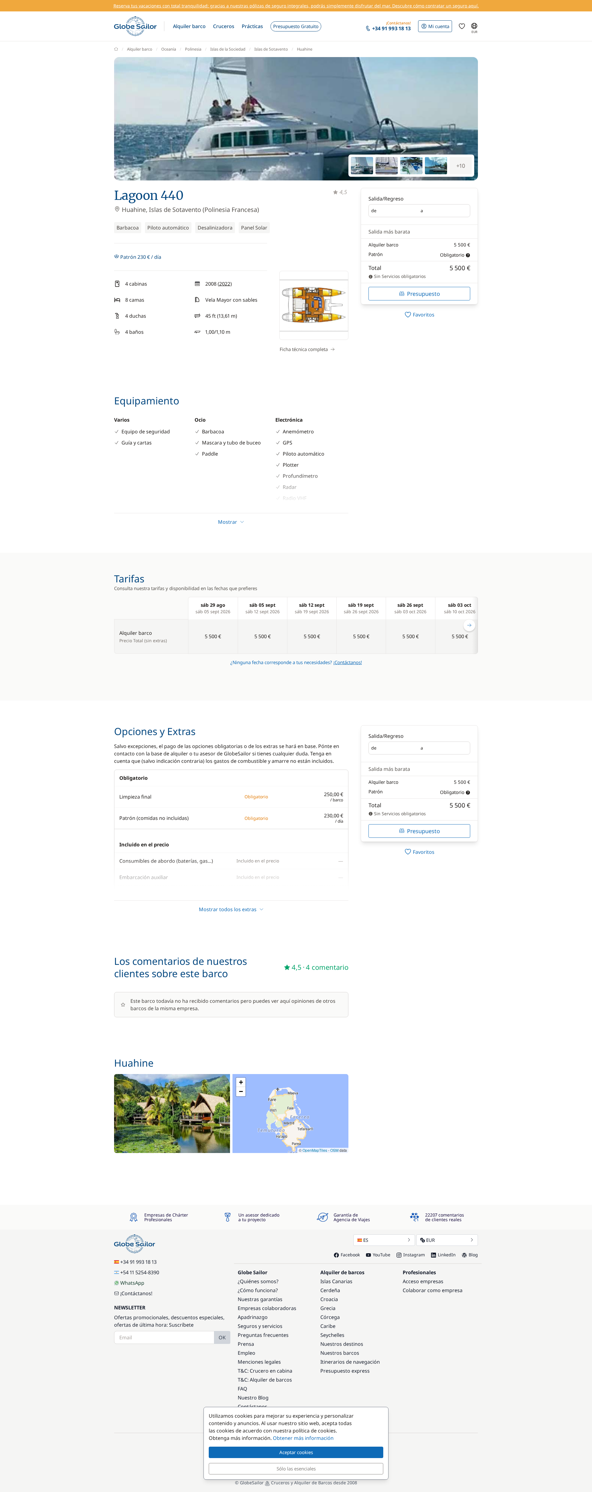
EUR (430, 1240)
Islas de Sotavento (271, 49)
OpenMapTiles (314, 1150)
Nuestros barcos (339, 1352)
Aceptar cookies (296, 1452)
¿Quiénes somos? (258, 1281)
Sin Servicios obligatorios (399, 276)
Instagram (414, 1255)
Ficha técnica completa (304, 349)
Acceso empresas (423, 1281)
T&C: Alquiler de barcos (265, 1379)
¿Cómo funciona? (258, 1290)
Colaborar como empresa (432, 1290)
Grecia (327, 1308)
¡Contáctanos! (347, 662)
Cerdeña (330, 1290)
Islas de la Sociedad (227, 49)
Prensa (246, 1344)
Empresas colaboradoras (267, 1308)
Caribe (327, 1326)
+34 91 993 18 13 (138, 1261)
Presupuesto (423, 293)
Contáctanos (252, 1406)
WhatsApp (132, 1282)
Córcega (330, 1317)
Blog (473, 1255)
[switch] (419, 314)
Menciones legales (259, 1361)
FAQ (242, 1388)
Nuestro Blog (253, 1397)
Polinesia (193, 49)
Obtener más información (303, 1438)
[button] (189, 26)
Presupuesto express (345, 1370)
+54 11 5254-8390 (139, 1272)
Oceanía (168, 49)
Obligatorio (452, 255)
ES (365, 1240)
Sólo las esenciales (296, 1468)
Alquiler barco (139, 49)
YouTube (381, 1255)
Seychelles (332, 1335)
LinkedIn (447, 1255)
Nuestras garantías (260, 1299)
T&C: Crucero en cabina (265, 1370)
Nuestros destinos (341, 1344)
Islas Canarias (336, 1281)
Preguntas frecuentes (263, 1335)
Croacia (329, 1299)
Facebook (350, 1255)
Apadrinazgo (253, 1317)
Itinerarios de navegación (350, 1361)
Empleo (246, 1352)
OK (222, 1337)
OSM (334, 1150)
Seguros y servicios (260, 1326)
